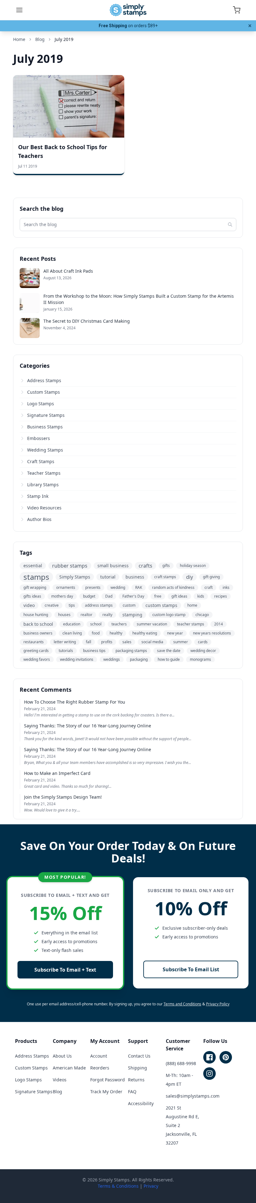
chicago (202, 614)
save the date (168, 650)
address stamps (99, 605)
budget (89, 596)
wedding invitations (76, 659)
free (157, 596)
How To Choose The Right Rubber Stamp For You (74, 702)
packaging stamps (131, 650)
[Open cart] (236, 10)
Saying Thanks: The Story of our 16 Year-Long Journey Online (87, 726)
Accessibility (141, 1103)
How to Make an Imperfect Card (57, 773)
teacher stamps (190, 624)
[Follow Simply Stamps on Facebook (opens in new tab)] (209, 1057)
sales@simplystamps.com (192, 1096)
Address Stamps (44, 380)
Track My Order (106, 1091)
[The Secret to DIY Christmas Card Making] (30, 328)
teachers (119, 624)
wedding (118, 587)
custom (129, 605)
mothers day (62, 596)
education (71, 624)
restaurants (33, 641)
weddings (111, 659)
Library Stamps (43, 485)
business (135, 577)
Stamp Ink (37, 496)
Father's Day (133, 596)
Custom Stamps (43, 392)
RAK (138, 587)
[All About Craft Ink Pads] (30, 278)
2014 (218, 624)
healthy (116, 633)
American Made (69, 1068)
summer (180, 641)
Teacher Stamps (44, 473)
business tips (94, 650)
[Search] (230, 224)
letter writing (65, 641)
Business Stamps (45, 427)
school (95, 624)
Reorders (99, 1068)
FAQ (132, 1091)
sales (126, 641)
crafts (145, 565)
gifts (166, 565)
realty (107, 614)
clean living (72, 633)
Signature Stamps (46, 415)
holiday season (193, 565)
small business (113, 566)
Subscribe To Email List (191, 969)
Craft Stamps (40, 461)
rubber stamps (69, 565)
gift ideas (179, 596)
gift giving (211, 576)
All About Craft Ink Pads (68, 271)
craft (208, 587)
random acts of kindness (173, 587)
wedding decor (203, 650)
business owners (37, 633)
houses (64, 614)
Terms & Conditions (118, 1186)
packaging (139, 659)
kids (200, 596)
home (192, 605)
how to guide (169, 659)
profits (106, 641)
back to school (38, 624)
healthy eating (144, 633)
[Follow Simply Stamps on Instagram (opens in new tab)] (209, 1073)
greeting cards (36, 650)
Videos (59, 1080)
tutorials (66, 650)
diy (189, 577)
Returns (136, 1080)
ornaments (65, 587)
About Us (62, 1056)
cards (203, 641)
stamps (36, 577)
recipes (220, 596)
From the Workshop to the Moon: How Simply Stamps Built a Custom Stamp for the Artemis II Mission (138, 299)
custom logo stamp (168, 614)
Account (98, 1056)
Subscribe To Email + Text (65, 969)
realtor (86, 614)
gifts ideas (32, 596)
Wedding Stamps (45, 450)
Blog (57, 1091)
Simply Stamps (74, 577)
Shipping (137, 1068)
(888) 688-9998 (181, 1063)
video (29, 605)
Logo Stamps (40, 404)
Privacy (151, 1186)
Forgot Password (107, 1080)
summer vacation (152, 624)
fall (88, 641)
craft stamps (165, 576)
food (96, 633)
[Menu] (19, 10)
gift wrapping (34, 587)
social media (152, 641)
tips (72, 605)
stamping (132, 615)
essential (32, 566)
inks (226, 587)
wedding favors (36, 659)
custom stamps (161, 605)
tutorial (108, 577)
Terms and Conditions (182, 1004)
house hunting (35, 614)
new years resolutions (212, 633)
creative (52, 605)
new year (175, 633)
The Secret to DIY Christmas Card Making (86, 321)
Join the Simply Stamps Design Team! (63, 797)
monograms (200, 659)
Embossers (38, 438)
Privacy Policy (217, 1004)
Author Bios (39, 519)
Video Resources (44, 508)
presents (93, 587)
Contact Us (139, 1056)
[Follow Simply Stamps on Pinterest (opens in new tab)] (225, 1057)
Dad (108, 596)
